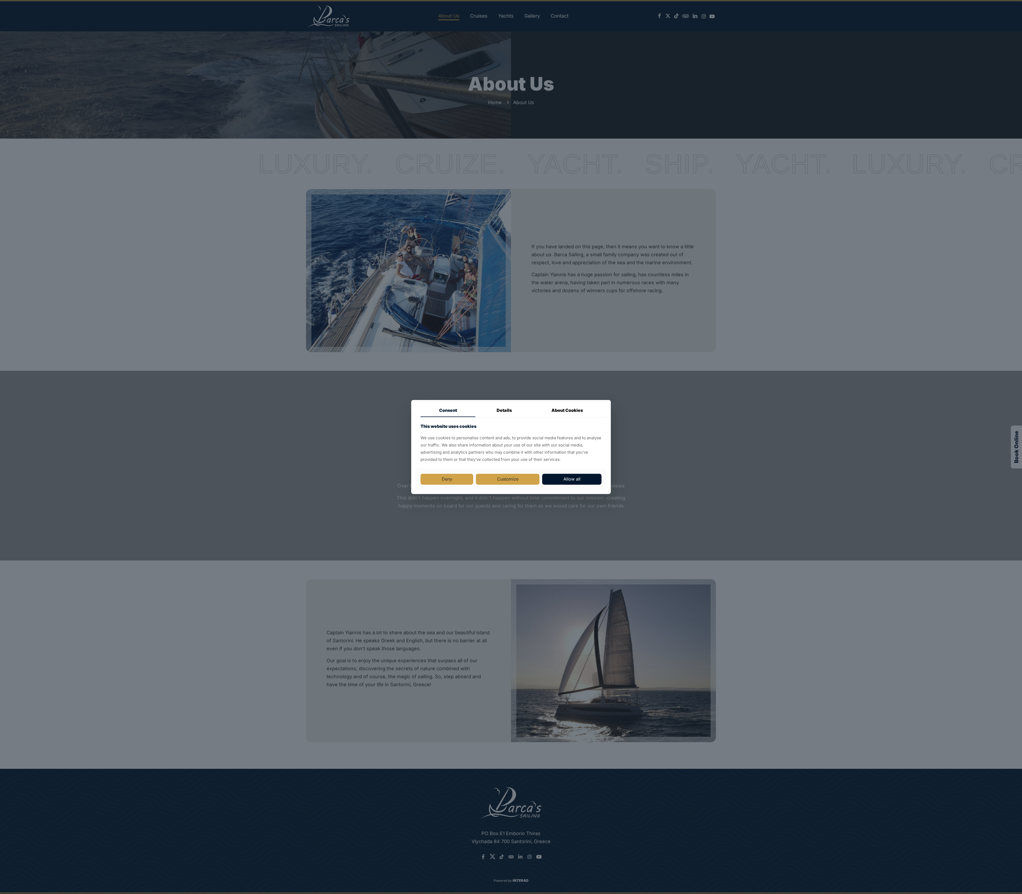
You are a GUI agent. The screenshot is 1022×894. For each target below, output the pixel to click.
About (567, 410)
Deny (447, 479)
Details (504, 410)
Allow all (571, 479)
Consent (448, 410)
